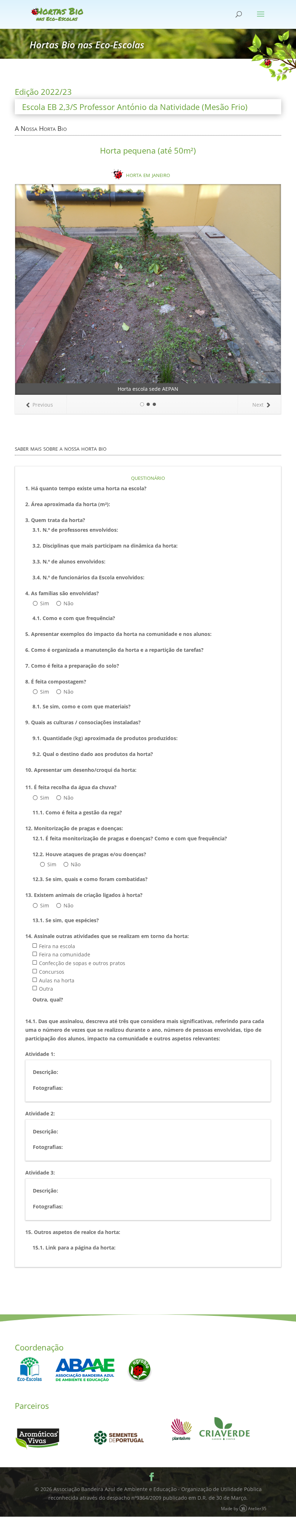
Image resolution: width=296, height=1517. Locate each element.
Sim (44, 603)
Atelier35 (257, 1508)
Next (258, 404)
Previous (42, 404)
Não (68, 603)
